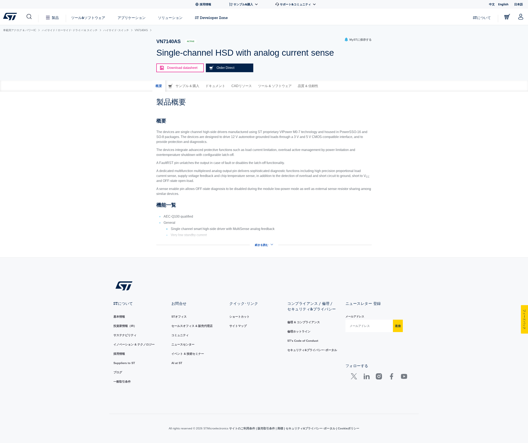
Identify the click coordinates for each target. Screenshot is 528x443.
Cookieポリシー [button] (348, 428)
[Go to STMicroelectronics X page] (354, 377)
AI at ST (176, 363)
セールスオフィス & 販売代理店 (192, 326)
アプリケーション (132, 17)
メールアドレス (354, 316)
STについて (482, 17)
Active (190, 41)
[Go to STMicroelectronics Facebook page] (391, 377)
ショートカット (239, 316)
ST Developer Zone (211, 17)
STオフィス (179, 316)
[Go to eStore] (507, 16)
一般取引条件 (122, 381)
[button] (29, 16)
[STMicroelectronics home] (11, 16)
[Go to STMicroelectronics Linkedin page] (366, 377)
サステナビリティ (125, 335)
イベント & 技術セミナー (187, 353)
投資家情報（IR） (125, 326)
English (503, 4)
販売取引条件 (266, 428)
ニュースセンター (182, 344)
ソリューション (170, 17)
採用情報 (119, 353)
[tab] (158, 86)
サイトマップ (238, 326)
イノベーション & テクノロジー (134, 344)
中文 (492, 4)
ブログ (117, 372)
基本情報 (119, 316)
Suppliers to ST (124, 363)
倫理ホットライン (298, 331)
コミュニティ (180, 335)
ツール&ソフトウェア (88, 17)
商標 (280, 428)
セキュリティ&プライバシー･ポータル (312, 350)
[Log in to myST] (520, 16)
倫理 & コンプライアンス (303, 322)
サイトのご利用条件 (242, 428)
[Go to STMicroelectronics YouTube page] (404, 377)
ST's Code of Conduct (302, 340)
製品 (55, 17)
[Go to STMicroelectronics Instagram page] (378, 377)
